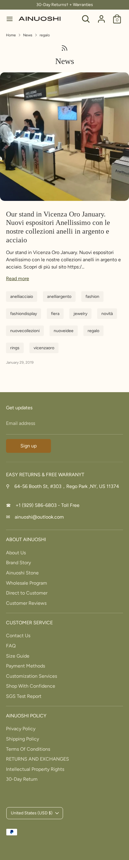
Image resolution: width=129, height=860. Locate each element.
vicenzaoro (44, 347)
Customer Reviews (26, 603)
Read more (17, 278)
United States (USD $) (31, 813)
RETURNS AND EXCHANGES (37, 759)
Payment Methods (25, 666)
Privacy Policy (20, 728)
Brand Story (18, 562)
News (27, 35)
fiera (55, 313)
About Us (16, 553)
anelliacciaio (21, 296)
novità (107, 313)
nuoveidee (64, 330)
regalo (45, 35)
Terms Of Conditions (28, 749)
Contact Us (18, 635)
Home (11, 35)
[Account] (101, 16)
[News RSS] (64, 48)
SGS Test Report (23, 696)
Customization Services (31, 676)
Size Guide (17, 656)
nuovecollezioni (25, 330)
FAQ (11, 646)
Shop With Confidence (30, 686)
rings (15, 347)
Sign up (28, 446)
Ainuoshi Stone (22, 573)
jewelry (80, 313)
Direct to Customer (26, 593)
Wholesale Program (26, 583)
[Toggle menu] (10, 19)
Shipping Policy (22, 739)
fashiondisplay (23, 313)
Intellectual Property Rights (35, 769)
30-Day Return (22, 779)
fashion (92, 296)
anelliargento (59, 296)
